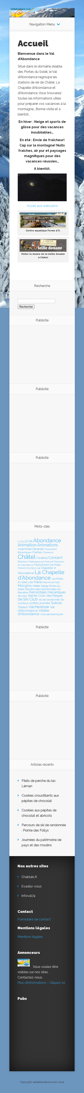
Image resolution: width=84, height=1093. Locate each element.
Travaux (23, 607)
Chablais (37, 552)
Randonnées (33, 589)
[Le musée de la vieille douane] (43, 250)
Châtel (27, 556)
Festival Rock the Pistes (47, 564)
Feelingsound (36, 561)
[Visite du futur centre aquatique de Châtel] (43, 227)
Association (50, 549)
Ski (20, 599)
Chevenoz (48, 552)
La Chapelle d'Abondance (41, 575)
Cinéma (42, 558)
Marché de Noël (51, 582)
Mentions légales (30, 937)
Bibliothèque (24, 552)
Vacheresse (39, 606)
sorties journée (39, 603)
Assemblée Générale (31, 548)
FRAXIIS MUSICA (27, 568)
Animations (47, 545)
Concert (55, 557)
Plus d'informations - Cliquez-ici (41, 983)
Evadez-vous (31, 886)
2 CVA (21, 541)
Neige (45, 585)
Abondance (47, 540)
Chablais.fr (29, 877)
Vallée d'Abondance (33, 612)
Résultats (22, 596)
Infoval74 (28, 896)
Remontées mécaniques (47, 592)
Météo (36, 585)
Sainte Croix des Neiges (45, 595)
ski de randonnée (49, 599)
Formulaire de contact (34, 919)
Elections (23, 561)
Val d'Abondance (36, 608)
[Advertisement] (40, 354)
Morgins (25, 585)
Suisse (56, 603)
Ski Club (30, 599)
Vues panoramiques (51, 614)
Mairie (38, 582)
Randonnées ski (51, 589)
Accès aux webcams (42, 206)
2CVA (28, 541)
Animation (27, 545)
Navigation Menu (42, 24)
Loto (30, 582)
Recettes (23, 592)
